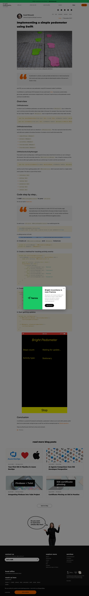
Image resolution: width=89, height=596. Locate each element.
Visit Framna (49, 305)
